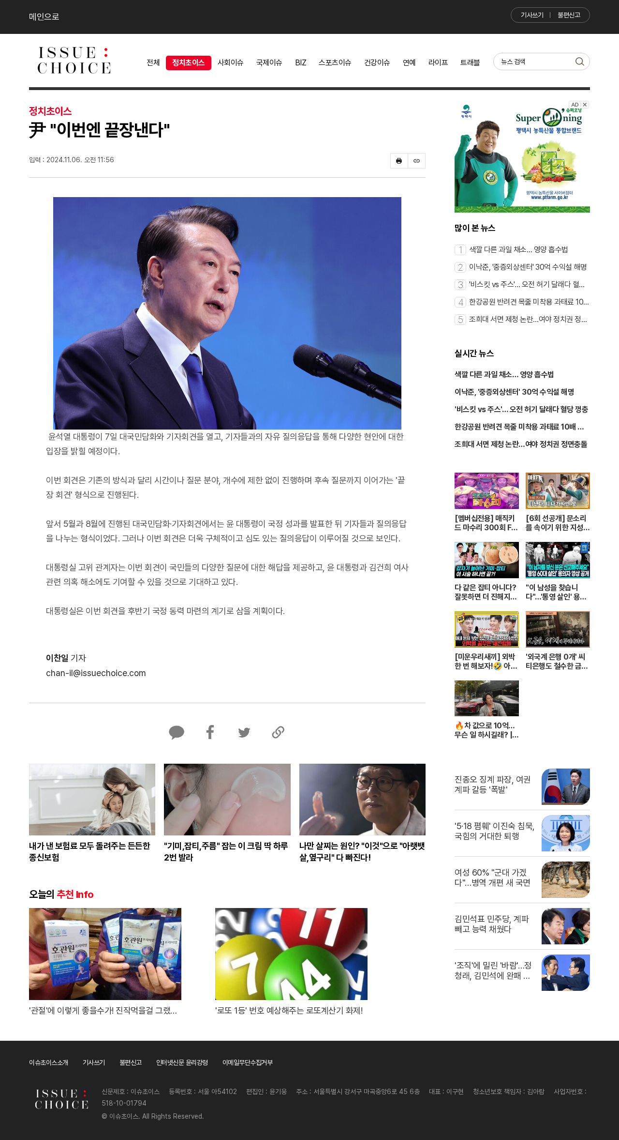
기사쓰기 (532, 15)
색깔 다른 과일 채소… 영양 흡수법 (504, 374)
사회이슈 (231, 62)
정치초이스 (188, 62)
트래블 (470, 62)
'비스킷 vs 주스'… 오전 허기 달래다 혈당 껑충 (521, 409)
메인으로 (44, 17)
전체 (153, 62)
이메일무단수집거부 (247, 1062)
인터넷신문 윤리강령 (182, 1062)
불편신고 (569, 15)
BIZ (301, 62)
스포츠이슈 (335, 62)
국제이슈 (269, 62)
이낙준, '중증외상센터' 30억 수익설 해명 (514, 392)
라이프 (438, 62)
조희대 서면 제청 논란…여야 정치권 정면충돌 (521, 444)
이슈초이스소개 (48, 1062)
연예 (409, 62)
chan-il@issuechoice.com (96, 673)
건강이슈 (377, 62)
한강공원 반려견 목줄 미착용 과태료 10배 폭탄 (519, 427)
